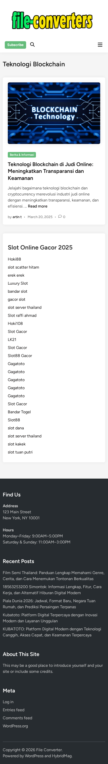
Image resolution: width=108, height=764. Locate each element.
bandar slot (17, 291)
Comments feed (17, 718)
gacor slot (16, 299)
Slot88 (14, 420)
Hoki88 (14, 259)
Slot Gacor (17, 331)
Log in (8, 701)
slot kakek (17, 444)
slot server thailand (24, 307)
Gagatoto (16, 363)
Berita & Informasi (22, 155)
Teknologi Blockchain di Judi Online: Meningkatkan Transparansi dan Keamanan (50, 171)
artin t (17, 217)
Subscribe (15, 45)
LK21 (12, 339)
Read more (37, 206)
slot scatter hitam (23, 267)
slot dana (16, 428)
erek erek (16, 275)
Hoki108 (15, 323)
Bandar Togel (19, 412)
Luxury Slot (18, 283)
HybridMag (62, 755)
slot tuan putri (20, 452)
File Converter (49, 749)
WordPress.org (15, 726)
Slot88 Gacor (20, 355)
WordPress (34, 755)
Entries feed (13, 709)
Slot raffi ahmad (22, 315)
